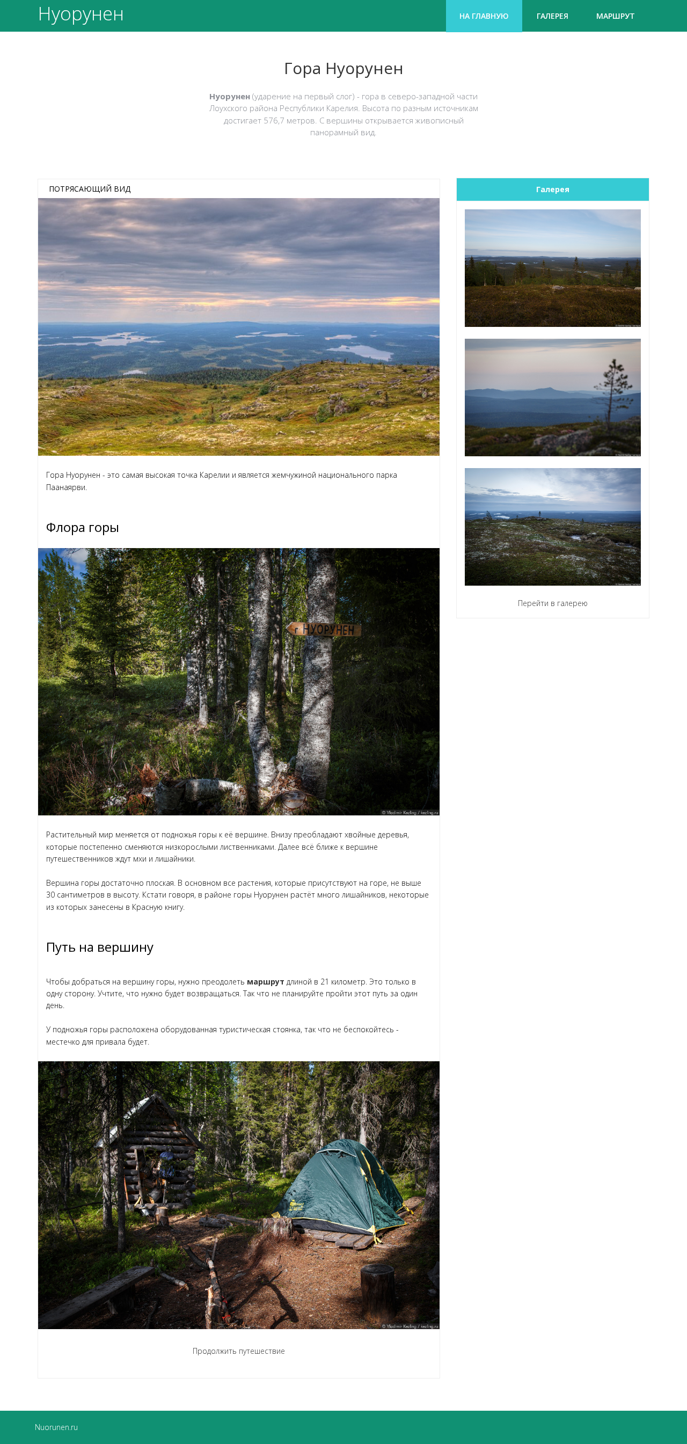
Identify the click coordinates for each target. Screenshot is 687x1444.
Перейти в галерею (553, 603)
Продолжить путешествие (239, 1351)
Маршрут (615, 16)
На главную (484, 16)
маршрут (265, 981)
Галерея (552, 16)
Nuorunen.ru (56, 1427)
